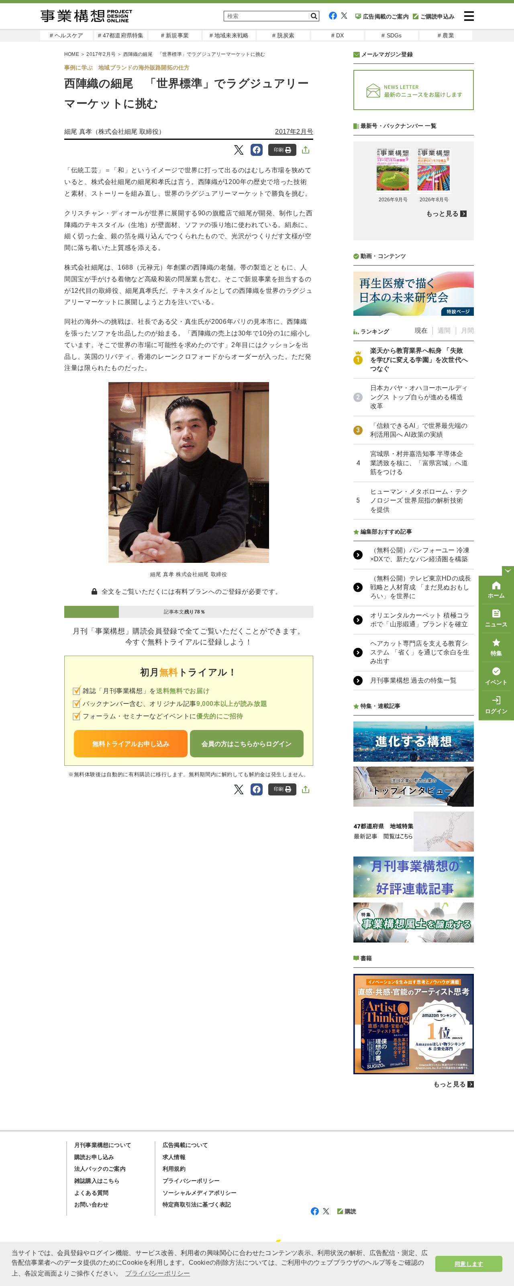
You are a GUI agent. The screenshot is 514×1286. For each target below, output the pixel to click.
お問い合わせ (91, 1204)
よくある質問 (91, 1193)
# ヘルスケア (66, 35)
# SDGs (391, 35)
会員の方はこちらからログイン (247, 743)
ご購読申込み (437, 16)
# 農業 (446, 35)
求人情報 (174, 1157)
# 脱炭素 (283, 35)
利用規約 (174, 1169)
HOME (71, 54)
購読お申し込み (94, 1157)
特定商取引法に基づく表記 (197, 1204)
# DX (337, 35)
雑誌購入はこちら (97, 1181)
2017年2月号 (101, 54)
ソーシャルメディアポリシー (200, 1193)
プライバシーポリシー (191, 1181)
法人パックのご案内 (100, 1169)
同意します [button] (469, 1264)
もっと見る (442, 213)
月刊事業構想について (102, 1145)
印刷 (279, 150)
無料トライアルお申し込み (130, 743)
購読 (350, 1211)
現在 (421, 330)
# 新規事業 (175, 35)
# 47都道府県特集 (121, 35)
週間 (444, 330)
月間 (467, 330)
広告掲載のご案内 (386, 16)
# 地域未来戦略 (229, 35)
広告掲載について (185, 1145)
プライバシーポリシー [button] (157, 1273)
